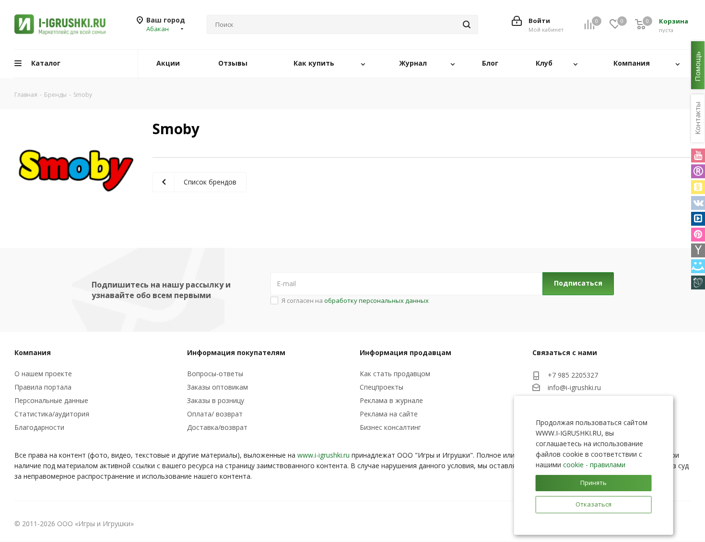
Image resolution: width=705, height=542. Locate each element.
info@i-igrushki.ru (574, 387)
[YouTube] (698, 155)
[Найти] (466, 24)
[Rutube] (698, 171)
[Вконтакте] (698, 203)
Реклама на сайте (389, 413)
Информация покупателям (236, 352)
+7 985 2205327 (573, 375)
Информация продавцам (405, 352)
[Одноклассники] (698, 187)
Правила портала (42, 387)
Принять (593, 482)
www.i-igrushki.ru (323, 455)
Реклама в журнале (391, 400)
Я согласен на (355, 300)
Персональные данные (51, 400)
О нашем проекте (43, 373)
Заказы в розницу (215, 400)
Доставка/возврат (217, 427)
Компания (32, 352)
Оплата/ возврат (215, 413)
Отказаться (593, 504)
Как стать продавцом (395, 373)
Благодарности (39, 427)
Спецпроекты (381, 387)
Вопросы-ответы (215, 373)
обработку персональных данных (376, 300)
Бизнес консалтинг (390, 427)
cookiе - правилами (594, 464)
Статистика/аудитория (51, 413)
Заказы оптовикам (217, 387)
